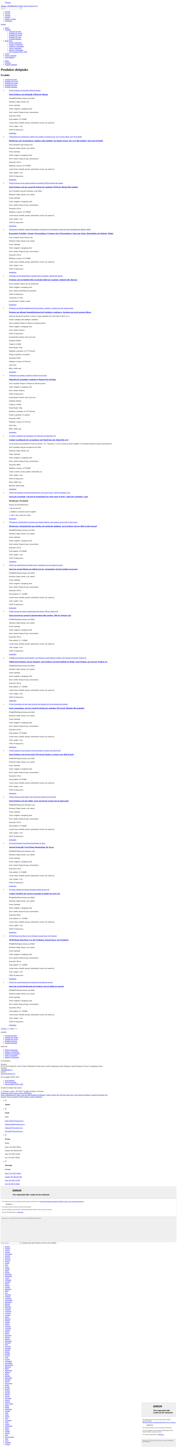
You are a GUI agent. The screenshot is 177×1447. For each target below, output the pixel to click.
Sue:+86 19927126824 (12, 1184)
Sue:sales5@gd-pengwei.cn (14, 1131)
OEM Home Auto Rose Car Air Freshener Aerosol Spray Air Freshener (39, 940)
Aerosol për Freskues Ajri (99, 1095)
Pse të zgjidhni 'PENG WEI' (18, 52)
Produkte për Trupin (15, 35)
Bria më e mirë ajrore (67, 1095)
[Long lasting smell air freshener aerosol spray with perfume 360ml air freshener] (33, 611)
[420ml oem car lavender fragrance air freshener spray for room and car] (38, 704)
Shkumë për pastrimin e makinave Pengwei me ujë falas (32, 379)
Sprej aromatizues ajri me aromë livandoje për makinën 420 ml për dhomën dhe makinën (46, 708)
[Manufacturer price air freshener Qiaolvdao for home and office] (32, 436)
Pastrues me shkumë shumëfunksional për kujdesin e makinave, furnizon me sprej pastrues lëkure (50, 312)
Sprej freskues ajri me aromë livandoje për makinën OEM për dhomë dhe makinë (43, 187)
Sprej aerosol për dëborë (82, 1095)
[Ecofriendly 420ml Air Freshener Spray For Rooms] (24, 90)
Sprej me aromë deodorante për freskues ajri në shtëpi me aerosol (36, 986)
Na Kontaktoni (10, 57)
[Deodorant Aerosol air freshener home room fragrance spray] (31, 982)
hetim (11, 133)
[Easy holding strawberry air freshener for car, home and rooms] (36, 276)
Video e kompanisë (15, 48)
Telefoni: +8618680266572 (10, 6)
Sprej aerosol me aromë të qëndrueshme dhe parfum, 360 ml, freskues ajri (40, 615)
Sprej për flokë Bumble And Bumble (33, 1095)
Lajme (7, 54)
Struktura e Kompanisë (16, 46)
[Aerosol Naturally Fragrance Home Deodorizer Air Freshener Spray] (27, 843)
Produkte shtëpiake (15, 39)
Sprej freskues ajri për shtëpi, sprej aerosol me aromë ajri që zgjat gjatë (39, 801)
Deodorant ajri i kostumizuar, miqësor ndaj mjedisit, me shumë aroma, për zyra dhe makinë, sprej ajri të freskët (56, 141)
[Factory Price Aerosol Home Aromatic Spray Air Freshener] (29, 889)
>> (8, 1028)
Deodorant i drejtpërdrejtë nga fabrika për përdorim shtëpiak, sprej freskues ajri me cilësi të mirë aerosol (53, 526)
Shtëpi (7, 28)
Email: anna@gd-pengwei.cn (28, 6)
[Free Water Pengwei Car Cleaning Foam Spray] (28, 375)
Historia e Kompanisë (16, 50)
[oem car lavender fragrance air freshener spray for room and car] (36, 183)
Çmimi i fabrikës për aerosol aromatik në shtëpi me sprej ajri (34, 894)
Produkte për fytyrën (15, 33)
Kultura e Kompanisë (16, 44)
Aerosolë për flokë (15, 31)
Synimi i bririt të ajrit (52, 1095)
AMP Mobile (27, 1093)
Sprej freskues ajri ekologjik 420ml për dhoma (28, 94)
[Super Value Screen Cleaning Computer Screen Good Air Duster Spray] (39, 492)
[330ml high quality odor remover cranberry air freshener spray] (35, 750)
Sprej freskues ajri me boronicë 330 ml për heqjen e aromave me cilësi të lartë (41, 754)
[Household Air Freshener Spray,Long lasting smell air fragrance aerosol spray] (32, 797)
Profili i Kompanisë (15, 43)
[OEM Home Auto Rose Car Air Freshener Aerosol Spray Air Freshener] (33, 936)
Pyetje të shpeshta (10, 55)
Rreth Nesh (8, 41)
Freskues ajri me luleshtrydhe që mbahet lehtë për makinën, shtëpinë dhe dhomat (43, 280)
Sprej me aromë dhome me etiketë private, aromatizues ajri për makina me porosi (43, 569)
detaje (14, 133)
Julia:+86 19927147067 (12, 1180)
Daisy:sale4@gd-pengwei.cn (14, 1121)
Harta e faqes (18, 1093)
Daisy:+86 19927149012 (13, 1173)
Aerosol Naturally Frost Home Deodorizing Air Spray (31, 847)
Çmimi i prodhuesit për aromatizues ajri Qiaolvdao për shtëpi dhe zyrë (38, 440)
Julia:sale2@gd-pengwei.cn (14, 1128)
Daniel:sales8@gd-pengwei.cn (15, 1124)
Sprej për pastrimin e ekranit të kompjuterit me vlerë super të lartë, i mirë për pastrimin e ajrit (48, 497)
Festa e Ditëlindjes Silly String (10, 1095)
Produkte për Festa (15, 37)
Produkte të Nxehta (7, 1093)
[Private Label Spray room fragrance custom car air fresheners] (36, 565)
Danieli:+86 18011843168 (13, 1177)
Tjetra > (5, 1028)
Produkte (8, 30)
